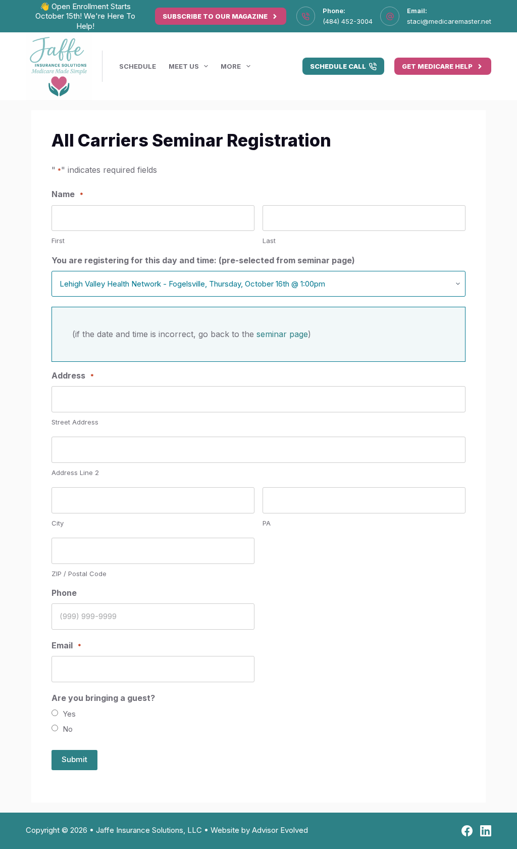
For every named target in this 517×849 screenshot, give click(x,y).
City (57, 523)
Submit (74, 759)
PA (267, 523)
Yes (69, 714)
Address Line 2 (75, 472)
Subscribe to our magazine (215, 16)
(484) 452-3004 (348, 21)
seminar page (282, 334)
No (68, 729)
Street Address (74, 422)
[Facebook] (467, 830)
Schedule (137, 66)
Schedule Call (338, 66)
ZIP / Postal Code (79, 574)
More (231, 66)
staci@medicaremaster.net (449, 21)
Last (269, 241)
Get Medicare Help (437, 66)
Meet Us (184, 66)
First (58, 241)
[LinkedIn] (485, 830)
